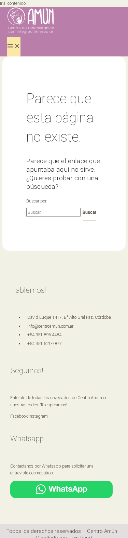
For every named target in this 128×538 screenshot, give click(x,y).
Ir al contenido (13, 3)
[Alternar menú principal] (13, 46)
